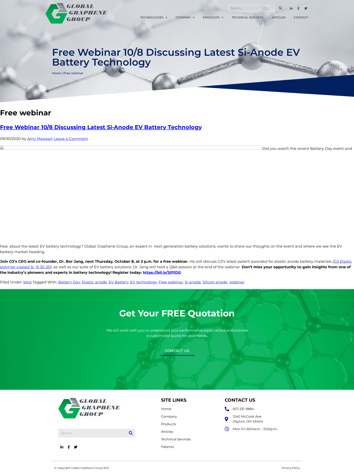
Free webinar (171, 282)
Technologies (151, 17)
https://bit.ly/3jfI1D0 (162, 272)
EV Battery (118, 282)
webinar (236, 282)
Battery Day (69, 282)
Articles (279, 17)
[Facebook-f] (299, 8)
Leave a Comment (71, 138)
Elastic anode (94, 282)
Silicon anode (215, 282)
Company (183, 17)
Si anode (193, 282)
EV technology (143, 282)
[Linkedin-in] (291, 8)
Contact (301, 17)
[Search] (280, 8)
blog (27, 282)
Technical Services (247, 17)
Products (211, 17)
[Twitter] (306, 8)
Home (56, 73)
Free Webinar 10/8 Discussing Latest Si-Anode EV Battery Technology (101, 127)
